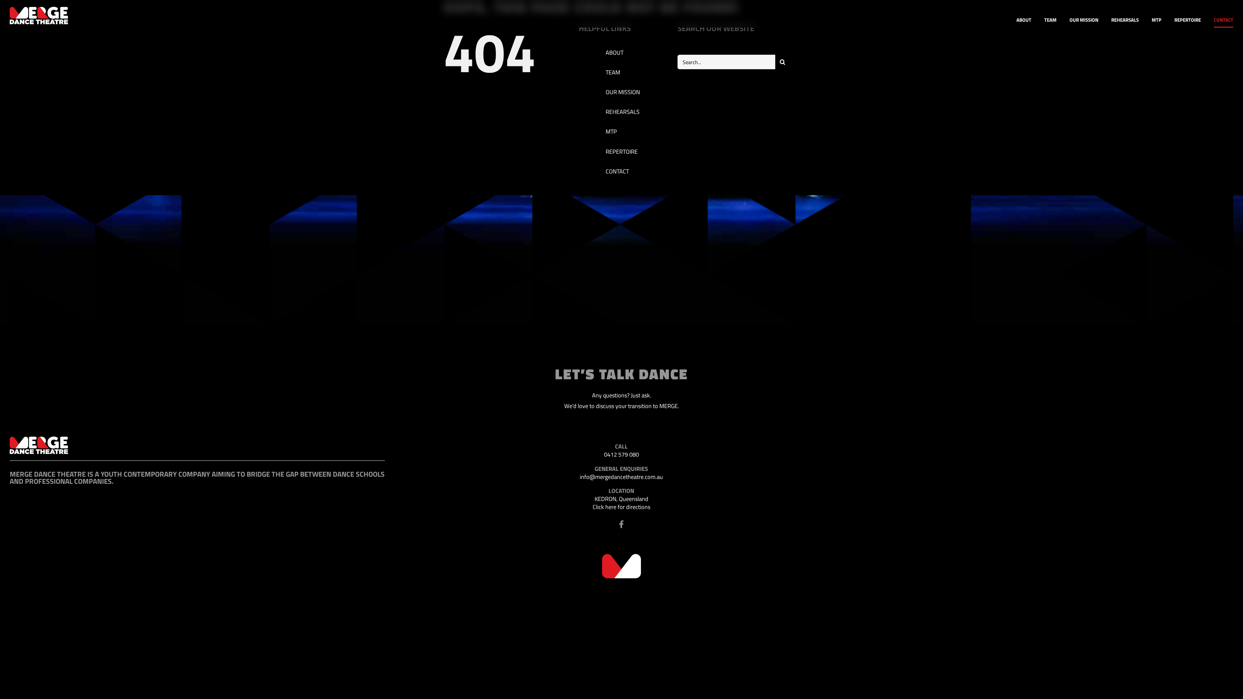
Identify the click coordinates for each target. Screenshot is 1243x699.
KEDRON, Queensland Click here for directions (621, 502)
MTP (611, 131)
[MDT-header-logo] (39, 9)
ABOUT (614, 52)
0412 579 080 (621, 454)
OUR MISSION (623, 92)
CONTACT (617, 171)
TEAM (613, 72)
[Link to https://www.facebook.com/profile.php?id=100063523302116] (621, 524)
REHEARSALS (623, 111)
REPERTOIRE (622, 151)
